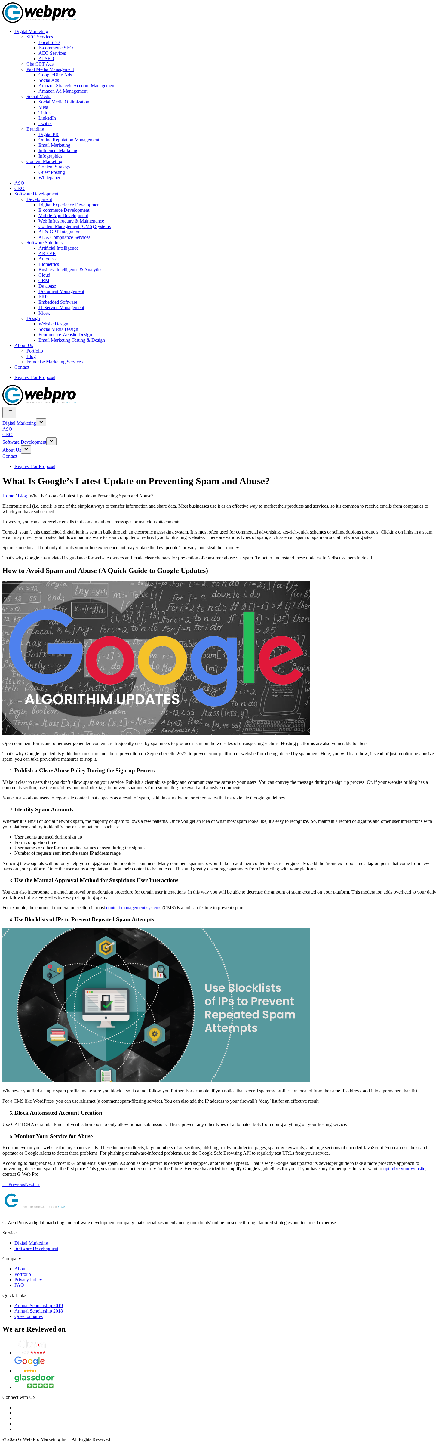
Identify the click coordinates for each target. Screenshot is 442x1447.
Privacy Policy (28, 1279)
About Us (23, 345)
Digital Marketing (31, 31)
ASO (19, 183)
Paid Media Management (50, 69)
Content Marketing (44, 161)
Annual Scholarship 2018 (38, 1310)
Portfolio (34, 350)
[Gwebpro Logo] (39, 21)
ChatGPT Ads (40, 63)
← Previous (13, 1184)
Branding (35, 128)
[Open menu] (9, 412)
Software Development (36, 193)
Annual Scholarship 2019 (38, 1305)
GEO (19, 188)
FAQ (19, 1285)
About (20, 1268)
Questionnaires (28, 1316)
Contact (21, 367)
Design (33, 318)
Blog (31, 356)
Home (8, 495)
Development (39, 199)
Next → (32, 1184)
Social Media (38, 96)
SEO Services (39, 36)
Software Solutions (44, 242)
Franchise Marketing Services (54, 361)
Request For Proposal (34, 377)
